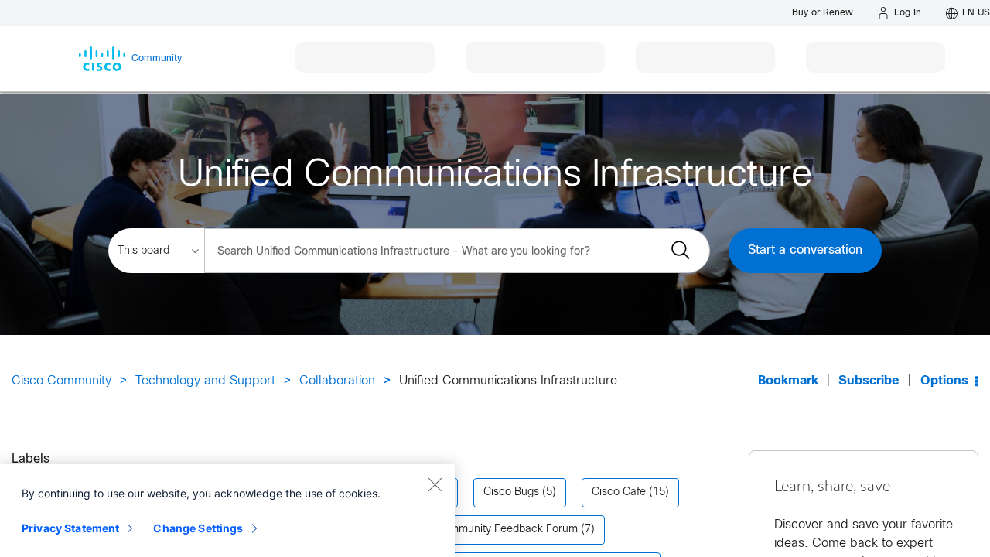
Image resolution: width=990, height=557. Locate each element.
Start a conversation (805, 250)
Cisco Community (61, 381)
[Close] (434, 484)
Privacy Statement (70, 528)
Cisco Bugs (511, 492)
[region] (227, 510)
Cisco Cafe (619, 492)
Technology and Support (205, 381)
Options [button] (944, 381)
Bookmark (788, 381)
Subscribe (869, 381)
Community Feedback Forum (506, 530)
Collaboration (337, 381)
